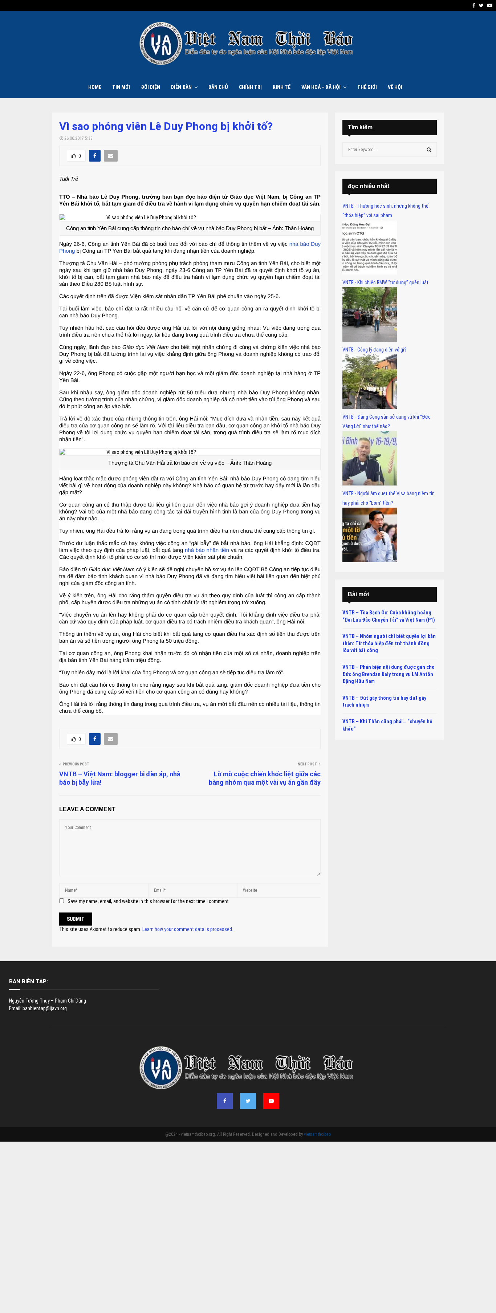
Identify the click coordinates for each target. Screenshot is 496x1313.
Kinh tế (281, 87)
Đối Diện (150, 87)
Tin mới (121, 87)
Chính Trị (250, 87)
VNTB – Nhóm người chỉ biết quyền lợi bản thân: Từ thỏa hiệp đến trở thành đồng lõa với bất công (389, 643)
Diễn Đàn (181, 87)
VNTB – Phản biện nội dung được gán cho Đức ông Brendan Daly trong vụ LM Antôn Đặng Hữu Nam (388, 674)
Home (94, 87)
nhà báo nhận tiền (207, 550)
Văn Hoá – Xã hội (321, 87)
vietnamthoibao (317, 1134)
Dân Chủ (218, 87)
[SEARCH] (429, 149)
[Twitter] (248, 1101)
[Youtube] (271, 1101)
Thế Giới (367, 87)
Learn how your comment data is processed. (187, 929)
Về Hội (395, 87)
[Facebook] (225, 1101)
